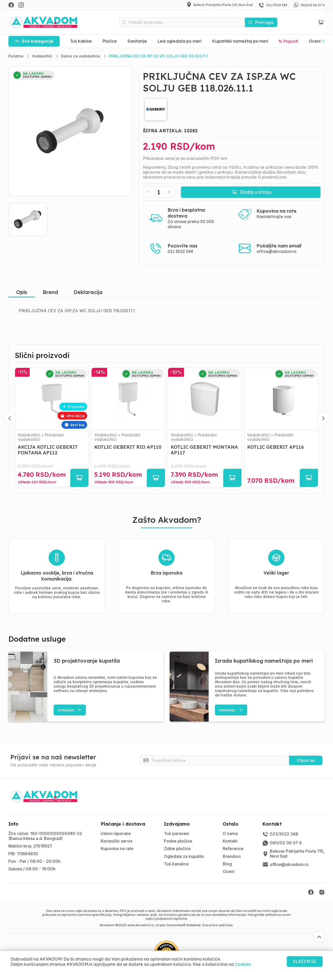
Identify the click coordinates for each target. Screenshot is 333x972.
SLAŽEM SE (304, 961)
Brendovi (232, 856)
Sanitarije (137, 41)
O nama (230, 833)
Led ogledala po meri (179, 41)
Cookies (243, 964)
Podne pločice (178, 841)
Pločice (109, 41)
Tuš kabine (81, 41)
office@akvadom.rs (276, 251)
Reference (233, 848)
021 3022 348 (180, 251)
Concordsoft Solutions (183, 925)
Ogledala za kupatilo (184, 856)
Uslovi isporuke (116, 833)
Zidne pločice (177, 848)
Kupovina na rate (117, 848)
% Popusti (288, 41)
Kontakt (230, 841)
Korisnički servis (116, 841)
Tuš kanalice (176, 863)
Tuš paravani (176, 833)
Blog (227, 863)
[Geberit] (232, 109)
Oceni (228, 871)
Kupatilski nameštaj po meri (240, 41)
